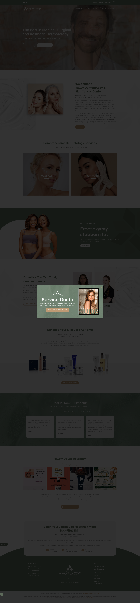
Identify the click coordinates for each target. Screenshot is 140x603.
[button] (100, 287)
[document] (70, 301)
